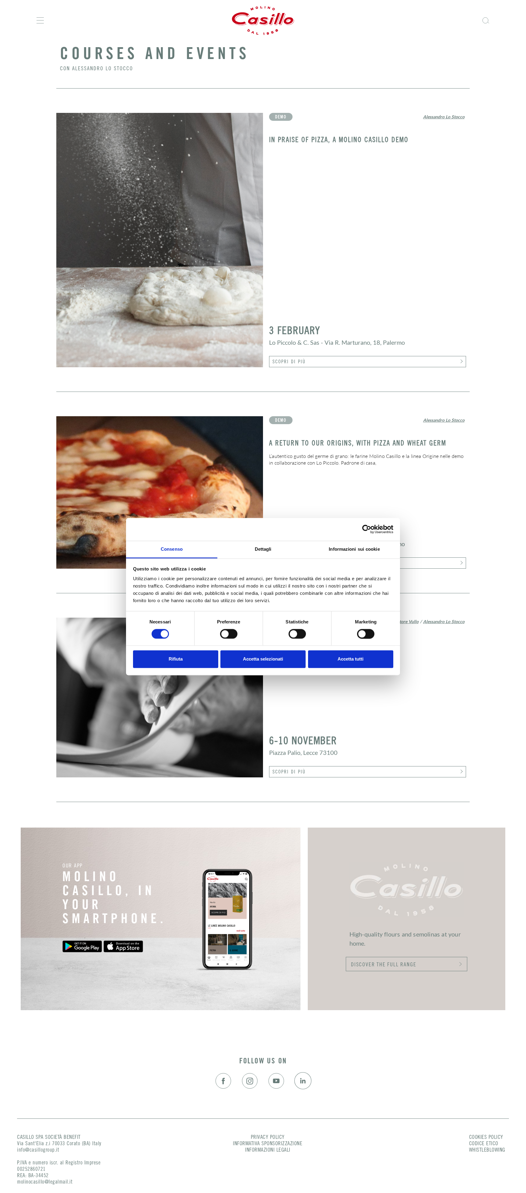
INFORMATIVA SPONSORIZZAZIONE (267, 1144)
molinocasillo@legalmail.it (44, 1182)
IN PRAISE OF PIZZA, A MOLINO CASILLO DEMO (339, 140)
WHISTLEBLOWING (487, 1150)
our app (72, 866)
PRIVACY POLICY (268, 1137)
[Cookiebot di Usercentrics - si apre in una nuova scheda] (366, 529)
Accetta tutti (350, 659)
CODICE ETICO (483, 1144)
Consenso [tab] (172, 549)
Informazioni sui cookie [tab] (354, 549)
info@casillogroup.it (38, 1150)
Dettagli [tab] (263, 549)
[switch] (228, 634)
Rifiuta (176, 659)
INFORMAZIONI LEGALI (267, 1150)
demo (280, 117)
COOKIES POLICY (486, 1137)
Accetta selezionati (263, 659)
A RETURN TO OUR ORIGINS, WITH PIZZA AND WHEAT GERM (357, 443)
